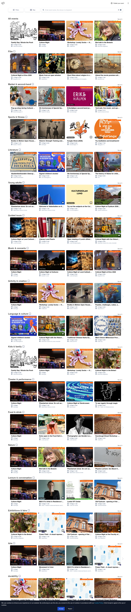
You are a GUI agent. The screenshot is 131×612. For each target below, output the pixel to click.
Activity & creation (17, 280)
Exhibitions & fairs (17, 510)
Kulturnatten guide (7, 3)
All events (13, 18)
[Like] (35, 39)
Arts (10, 543)
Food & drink (14, 412)
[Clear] (118, 10)
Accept (61, 609)
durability (13, 576)
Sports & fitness (16, 116)
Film (10, 51)
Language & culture (18, 313)
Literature (13, 149)
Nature (11, 444)
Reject (70, 609)
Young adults (15, 182)
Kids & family (15, 346)
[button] (128, 3)
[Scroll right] (123, 34)
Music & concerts (17, 248)
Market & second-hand (19, 84)
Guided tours (15, 215)
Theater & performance (19, 379)
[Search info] (120, 10)
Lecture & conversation (20, 477)
